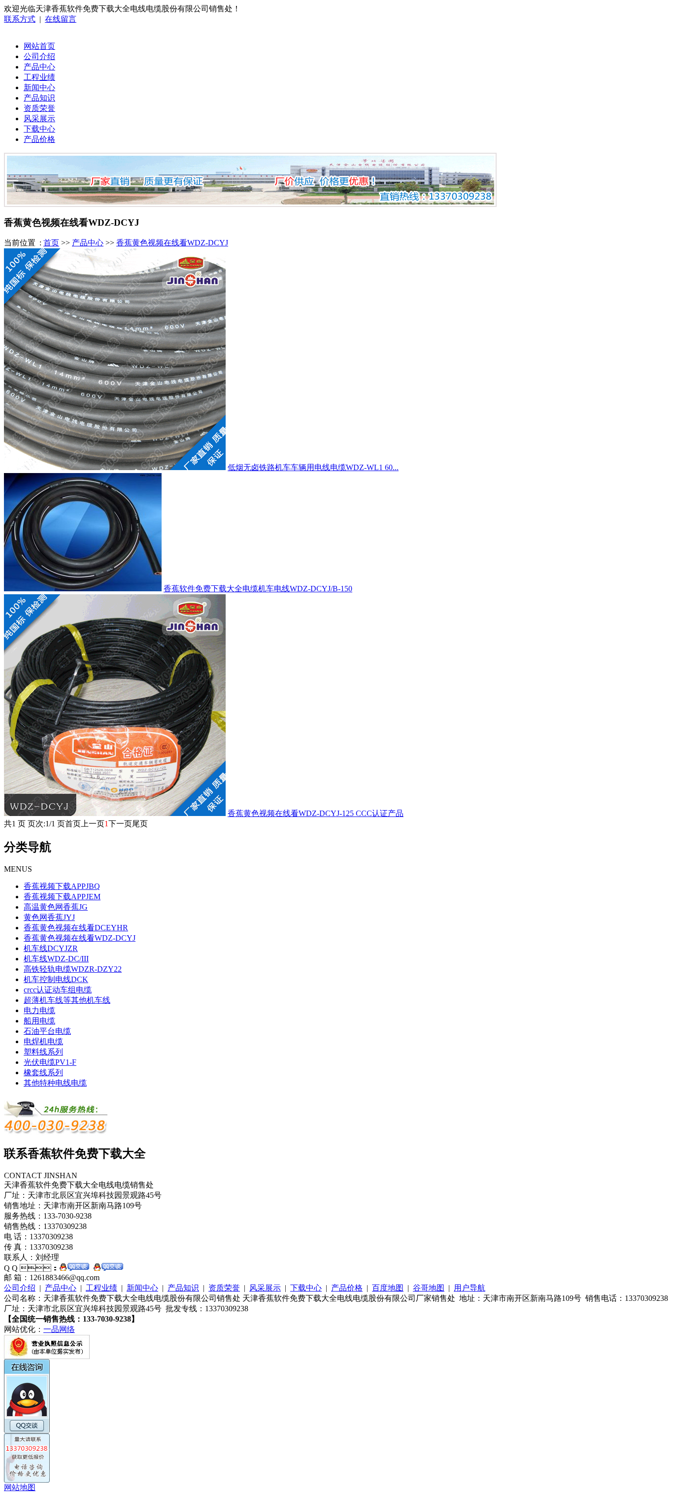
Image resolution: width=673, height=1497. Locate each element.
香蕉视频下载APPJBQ (62, 886)
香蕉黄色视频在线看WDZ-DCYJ (172, 242)
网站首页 (39, 46)
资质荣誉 (39, 108)
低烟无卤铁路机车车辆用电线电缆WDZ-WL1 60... (313, 467)
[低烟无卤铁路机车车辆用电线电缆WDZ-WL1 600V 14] (115, 467)
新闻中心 (39, 87)
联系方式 (19, 19)
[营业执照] (47, 1356)
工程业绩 (39, 77)
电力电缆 (39, 1010)
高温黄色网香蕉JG (56, 907)
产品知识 (39, 98)
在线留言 (60, 19)
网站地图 (19, 1487)
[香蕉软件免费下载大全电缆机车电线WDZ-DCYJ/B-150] (83, 588)
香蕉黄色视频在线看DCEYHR (76, 927)
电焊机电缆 (43, 1041)
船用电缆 (39, 1021)
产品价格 (39, 139)
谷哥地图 (428, 1288)
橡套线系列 (43, 1072)
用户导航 (469, 1288)
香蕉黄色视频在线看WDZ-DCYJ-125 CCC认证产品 (316, 813)
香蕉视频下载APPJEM (62, 896)
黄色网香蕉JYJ (49, 917)
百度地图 (388, 1288)
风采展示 (39, 118)
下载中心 (39, 129)
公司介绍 (39, 56)
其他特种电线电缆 (55, 1083)
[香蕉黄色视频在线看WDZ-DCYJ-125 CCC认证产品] (115, 813)
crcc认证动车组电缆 (58, 990)
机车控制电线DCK (56, 979)
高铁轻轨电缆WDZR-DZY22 (73, 969)
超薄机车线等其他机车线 (67, 1000)
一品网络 (59, 1329)
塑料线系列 (43, 1052)
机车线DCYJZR (51, 948)
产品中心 (39, 67)
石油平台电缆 (47, 1031)
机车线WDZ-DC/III (56, 958)
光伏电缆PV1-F (50, 1062)
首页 (51, 242)
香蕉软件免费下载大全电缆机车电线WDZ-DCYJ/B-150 (258, 588)
